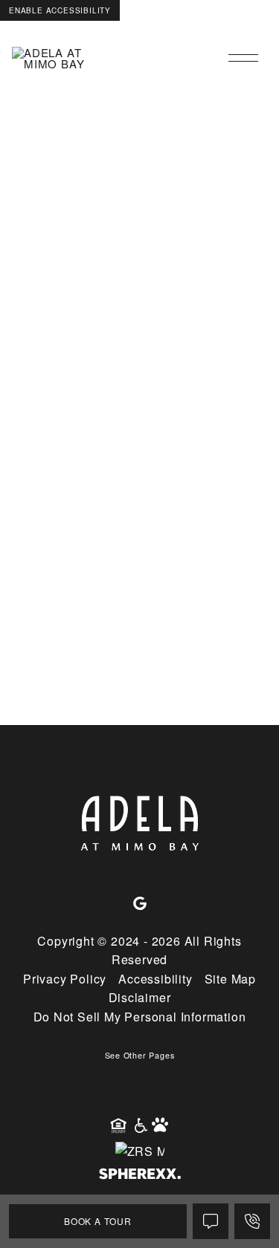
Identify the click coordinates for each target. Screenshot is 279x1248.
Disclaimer (140, 997)
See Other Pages (140, 1055)
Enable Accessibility (60, 10)
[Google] (140, 904)
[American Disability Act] (140, 1126)
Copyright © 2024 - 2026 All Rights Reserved (139, 950)
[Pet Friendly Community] (161, 1126)
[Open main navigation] (243, 58)
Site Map (230, 978)
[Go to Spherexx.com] (140, 1175)
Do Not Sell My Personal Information (139, 1016)
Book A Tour (98, 1221)
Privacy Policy (64, 978)
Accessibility (155, 978)
